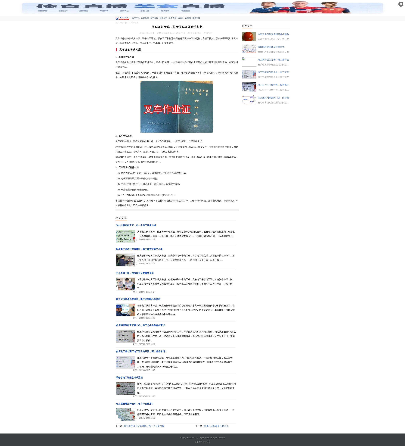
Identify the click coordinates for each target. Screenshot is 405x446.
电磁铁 (181, 18)
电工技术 (125, 23)
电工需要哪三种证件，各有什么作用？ (135, 403)
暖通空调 (196, 18)
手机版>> (208, 33)
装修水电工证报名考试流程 (129, 377)
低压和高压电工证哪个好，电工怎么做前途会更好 (140, 325)
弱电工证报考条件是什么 (216, 426)
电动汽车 (145, 18)
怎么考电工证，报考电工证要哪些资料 (135, 273)
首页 (117, 23)
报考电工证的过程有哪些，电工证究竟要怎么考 (139, 249)
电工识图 (172, 18)
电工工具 (136, 18)
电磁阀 (188, 18)
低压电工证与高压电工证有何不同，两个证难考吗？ (141, 351)
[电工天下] (123, 18)
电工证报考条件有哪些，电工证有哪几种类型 (138, 299)
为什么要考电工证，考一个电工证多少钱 (136, 225)
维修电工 (163, 18)
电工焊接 (154, 18)
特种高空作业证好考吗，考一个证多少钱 (144, 426)
